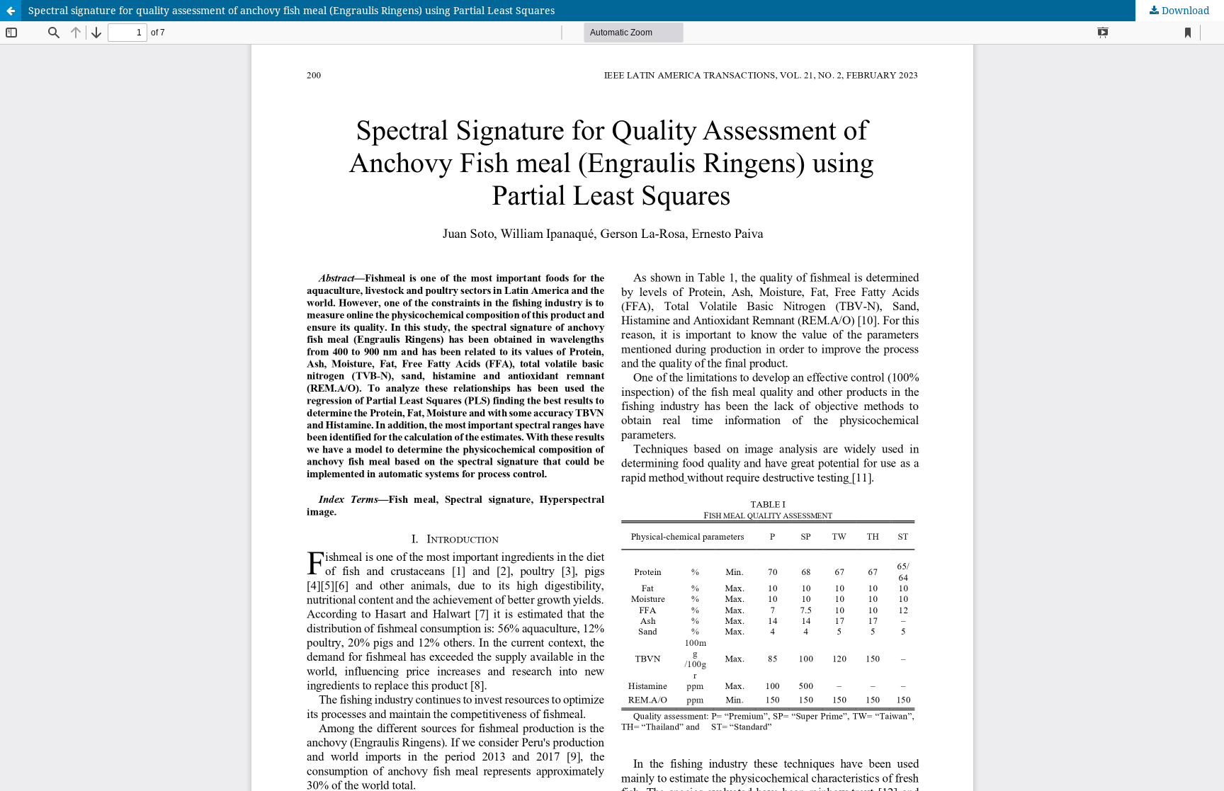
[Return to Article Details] (10, 10)
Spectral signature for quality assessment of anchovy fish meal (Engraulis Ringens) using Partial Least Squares (291, 10)
